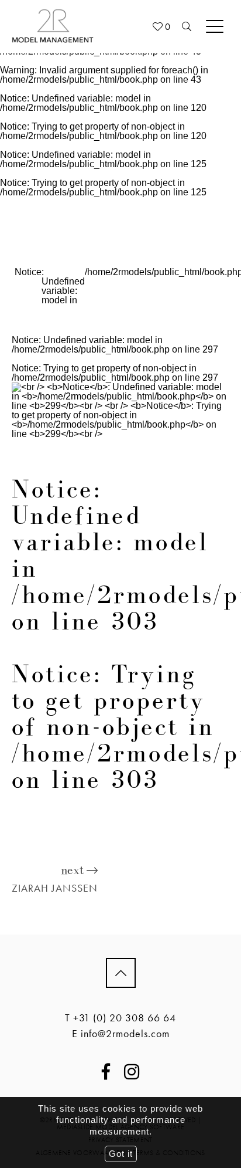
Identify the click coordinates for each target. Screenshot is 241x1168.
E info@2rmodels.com (121, 1033)
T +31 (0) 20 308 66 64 (120, 1017)
